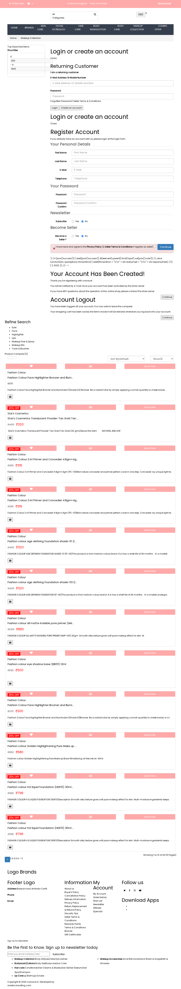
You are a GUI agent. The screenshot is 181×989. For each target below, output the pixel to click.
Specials (98, 911)
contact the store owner (141, 291)
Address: (12, 888)
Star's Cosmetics (18, 413)
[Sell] (30, 3)
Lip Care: (19, 975)
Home (13, 38)
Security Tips (71, 913)
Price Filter (13, 50)
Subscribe (61, 221)
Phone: (10, 894)
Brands (68, 931)
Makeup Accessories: (111, 958)
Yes (77, 221)
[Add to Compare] (90, 366)
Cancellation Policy (75, 895)
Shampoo (24, 972)
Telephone (60, 178)
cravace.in (33, 981)
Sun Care (61, 963)
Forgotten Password (61, 101)
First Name (60, 152)
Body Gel (40, 963)
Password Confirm (61, 205)
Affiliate (97, 907)
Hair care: (19, 967)
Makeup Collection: (24, 958)
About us (69, 888)
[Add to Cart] (10, 396)
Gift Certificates (73, 934)
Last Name (60, 161)
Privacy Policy (72, 902)
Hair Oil (65, 967)
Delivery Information (75, 899)
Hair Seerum (75, 967)
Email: (10, 900)
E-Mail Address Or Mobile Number (68, 77)
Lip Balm (28, 975)
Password (55, 90)
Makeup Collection (31, 38)
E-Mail (63, 169)
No (86, 221)
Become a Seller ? (60, 237)
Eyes (46, 958)
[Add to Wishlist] (31, 366)
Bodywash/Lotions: (24, 963)
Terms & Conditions (75, 927)
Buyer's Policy (72, 892)
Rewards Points (73, 923)
